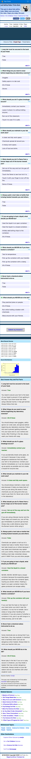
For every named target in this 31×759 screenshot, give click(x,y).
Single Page (17, 42)
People (3, 728)
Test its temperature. (9, 254)
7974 (25, 26)
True (3, 56)
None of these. (7, 184)
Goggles (5, 78)
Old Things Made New (9, 697)
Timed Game (26, 42)
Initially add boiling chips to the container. (13, 232)
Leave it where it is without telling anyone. (13, 111)
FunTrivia (10, 749)
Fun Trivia (7, 1)
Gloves (4, 89)
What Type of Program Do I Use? (13, 720)
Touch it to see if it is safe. (11, 120)
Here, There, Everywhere (10, 713)
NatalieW (4, 681)
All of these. (6, 237)
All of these (6, 85)
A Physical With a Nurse (10, 704)
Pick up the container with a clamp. (14, 262)
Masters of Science (8, 695)
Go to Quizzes (12, 741)
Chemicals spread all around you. (13, 141)
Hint (29, 75)
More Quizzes (13, 745)
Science (8, 728)
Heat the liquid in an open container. (14, 223)
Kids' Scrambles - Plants (10, 715)
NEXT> (27, 65)
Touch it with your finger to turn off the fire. (15, 179)
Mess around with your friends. (12, 316)
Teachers (9, 730)
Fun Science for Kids (9, 718)
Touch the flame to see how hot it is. (14, 174)
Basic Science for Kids (10, 702)
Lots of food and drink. (10, 148)
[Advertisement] (15, 33)
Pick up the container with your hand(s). (15, 258)
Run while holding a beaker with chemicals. (13, 311)
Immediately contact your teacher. (13, 106)
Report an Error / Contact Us (15, 757)
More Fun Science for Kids (10, 709)
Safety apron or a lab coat (11, 81)
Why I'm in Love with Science (12, 699)
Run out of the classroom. (11, 116)
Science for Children (18, 728)
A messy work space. (9, 145)
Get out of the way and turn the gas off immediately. (15, 169)
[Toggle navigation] (28, 1)
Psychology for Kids (9, 706)
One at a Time (8, 42)
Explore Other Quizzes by (14, 737)
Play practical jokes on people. (12, 302)
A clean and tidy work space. (12, 137)
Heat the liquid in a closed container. (14, 227)
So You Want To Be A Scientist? (12, 711)
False (4, 60)
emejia (6, 26)
